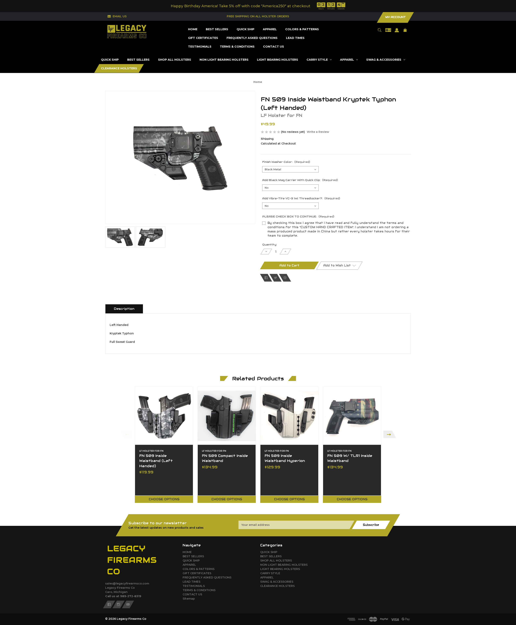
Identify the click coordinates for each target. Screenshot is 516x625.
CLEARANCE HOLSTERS (277, 586)
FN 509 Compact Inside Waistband (225, 458)
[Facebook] (266, 278)
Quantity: (269, 244)
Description (124, 309)
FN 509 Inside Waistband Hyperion (285, 458)
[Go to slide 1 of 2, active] (268, 507)
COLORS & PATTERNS (198, 569)
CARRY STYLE (270, 573)
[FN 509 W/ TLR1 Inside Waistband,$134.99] (352, 416)
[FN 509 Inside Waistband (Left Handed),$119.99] (164, 416)
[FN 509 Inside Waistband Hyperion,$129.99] (289, 416)
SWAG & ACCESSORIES (276, 581)
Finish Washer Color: (286, 162)
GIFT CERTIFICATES (197, 573)
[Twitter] (275, 278)
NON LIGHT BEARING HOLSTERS (284, 565)
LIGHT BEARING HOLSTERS (280, 569)
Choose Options (164, 499)
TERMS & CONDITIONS (199, 590)
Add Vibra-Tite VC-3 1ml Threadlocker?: (301, 198)
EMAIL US (120, 16)
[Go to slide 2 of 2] (274, 507)
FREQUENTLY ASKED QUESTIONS (207, 577)
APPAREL (189, 565)
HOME (187, 552)
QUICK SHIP (191, 560)
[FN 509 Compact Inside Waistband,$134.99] (227, 416)
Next (389, 434)
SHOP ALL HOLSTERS (276, 560)
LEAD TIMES (191, 581)
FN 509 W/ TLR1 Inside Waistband (349, 458)
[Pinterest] (285, 278)
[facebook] (109, 604)
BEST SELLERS (193, 556)
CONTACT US (192, 594)
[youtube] (128, 604)
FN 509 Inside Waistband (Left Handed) (156, 460)
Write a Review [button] (318, 132)
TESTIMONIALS (194, 586)
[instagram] (118, 604)
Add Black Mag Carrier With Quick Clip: (300, 180)
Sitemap (189, 598)
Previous (126, 434)
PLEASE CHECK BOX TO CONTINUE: (298, 216)
